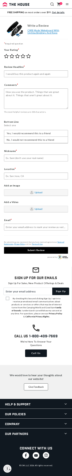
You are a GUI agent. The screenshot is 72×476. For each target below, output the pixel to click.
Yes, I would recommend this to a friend (29, 133)
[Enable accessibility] (7, 469)
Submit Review (36, 250)
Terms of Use (37, 244)
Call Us (36, 353)
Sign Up (61, 291)
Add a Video (11, 202)
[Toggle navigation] (67, 4)
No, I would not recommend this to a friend (30, 139)
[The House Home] (16, 4)
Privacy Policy (19, 244)
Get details (58, 12)
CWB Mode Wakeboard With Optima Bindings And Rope (43, 31)
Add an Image (12, 185)
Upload (39, 192)
